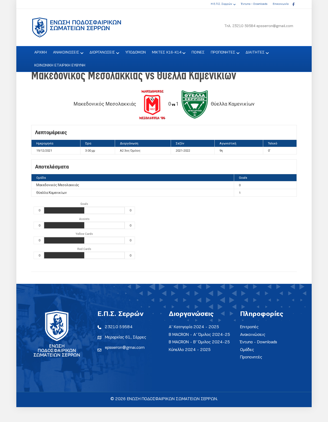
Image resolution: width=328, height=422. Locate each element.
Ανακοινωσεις (66, 52)
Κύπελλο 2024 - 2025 (190, 350)
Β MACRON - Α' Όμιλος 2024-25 (199, 335)
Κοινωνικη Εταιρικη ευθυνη (59, 65)
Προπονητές (251, 357)
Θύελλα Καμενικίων (51, 193)
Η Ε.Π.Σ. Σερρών (221, 4)
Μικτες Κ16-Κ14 (166, 52)
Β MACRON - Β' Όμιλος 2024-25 (199, 342)
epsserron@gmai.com (125, 347)
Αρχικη (40, 52)
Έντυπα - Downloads (258, 342)
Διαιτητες (255, 52)
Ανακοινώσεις (252, 335)
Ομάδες (247, 350)
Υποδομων (135, 52)
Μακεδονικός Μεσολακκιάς (57, 185)
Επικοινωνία (281, 4)
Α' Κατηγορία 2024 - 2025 (194, 327)
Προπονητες (223, 52)
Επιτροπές (249, 327)
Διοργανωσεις (102, 52)
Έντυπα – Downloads (254, 4)
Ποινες (198, 52)
